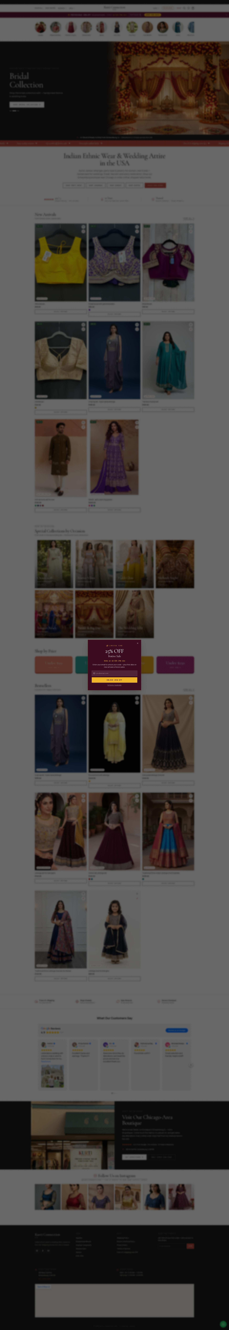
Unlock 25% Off (114, 680)
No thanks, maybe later (114, 685)
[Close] (138, 643)
